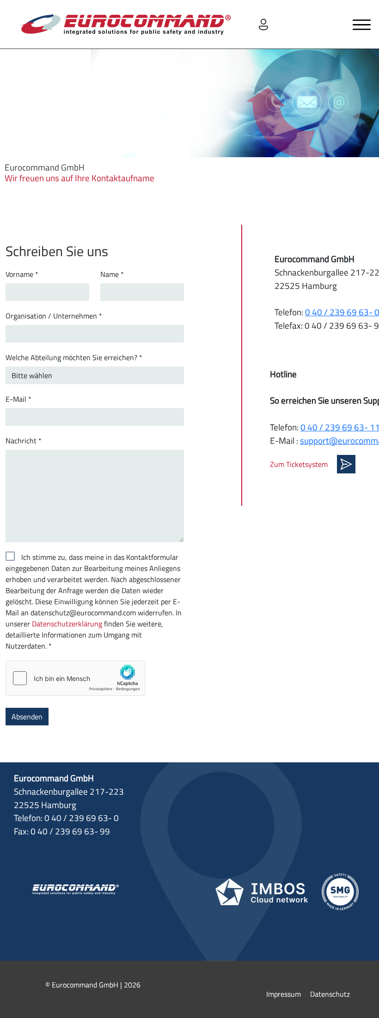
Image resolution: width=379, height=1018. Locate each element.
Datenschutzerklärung (67, 623)
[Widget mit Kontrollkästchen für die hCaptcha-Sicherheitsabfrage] (75, 678)
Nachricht (24, 440)
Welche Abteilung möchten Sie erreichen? (74, 357)
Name (112, 274)
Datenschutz (330, 994)
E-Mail (18, 399)
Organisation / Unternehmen (54, 315)
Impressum (283, 994)
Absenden (27, 716)
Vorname (22, 274)
